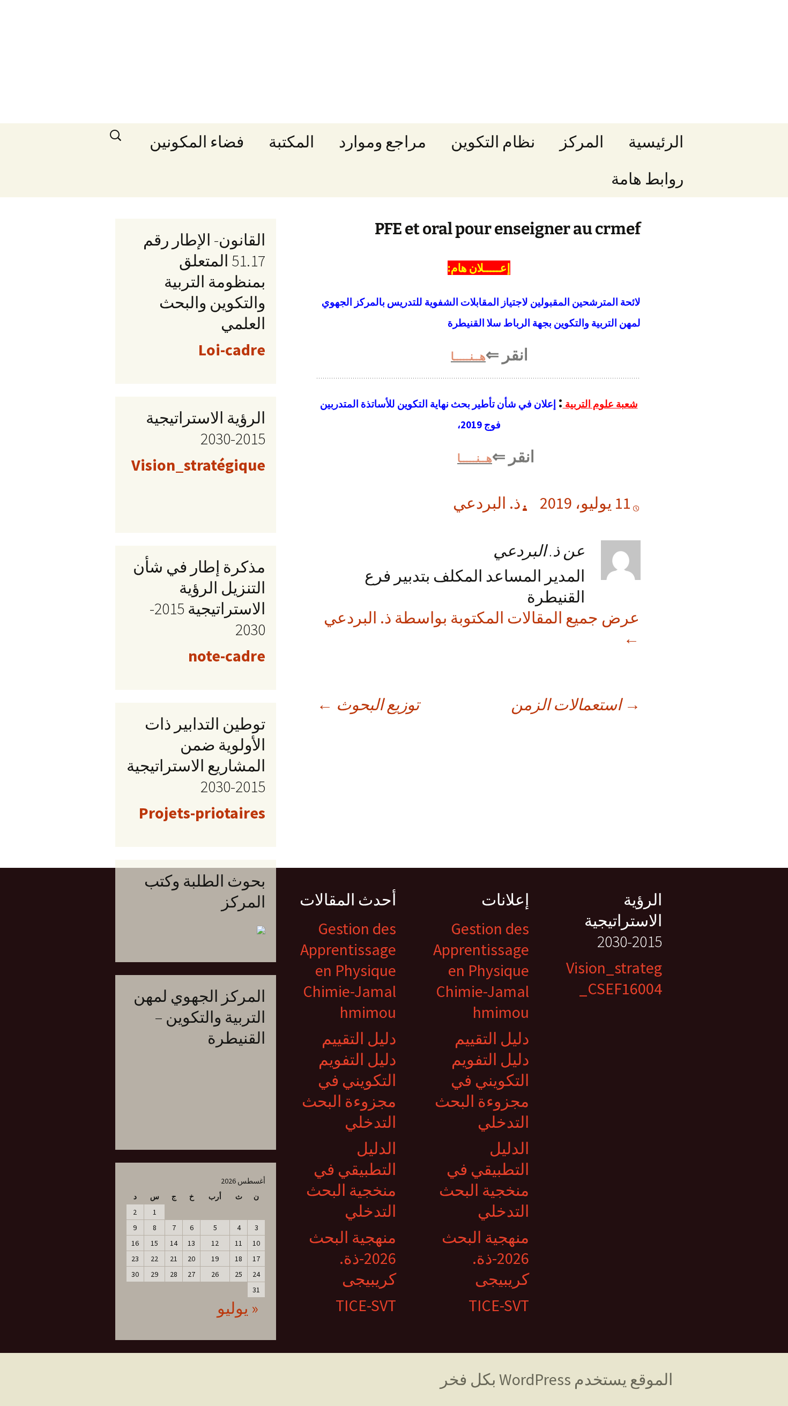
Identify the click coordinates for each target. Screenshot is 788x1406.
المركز (582, 141)
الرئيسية (655, 141)
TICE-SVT (499, 1305)
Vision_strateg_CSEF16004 (614, 978)
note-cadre (226, 655)
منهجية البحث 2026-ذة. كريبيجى (485, 1258)
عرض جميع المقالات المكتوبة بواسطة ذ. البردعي (482, 628)
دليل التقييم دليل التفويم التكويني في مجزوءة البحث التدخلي (482, 1080)
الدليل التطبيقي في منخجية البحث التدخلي (484, 1179)
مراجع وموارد (382, 141)
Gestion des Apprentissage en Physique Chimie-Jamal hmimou (481, 970)
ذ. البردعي (487, 503)
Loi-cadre (231, 349)
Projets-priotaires (202, 812)
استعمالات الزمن (576, 704)
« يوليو (237, 1308)
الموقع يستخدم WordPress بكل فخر (556, 1379)
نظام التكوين (493, 141)
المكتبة (291, 141)
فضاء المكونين (197, 141)
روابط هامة (647, 178)
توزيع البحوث (368, 704)
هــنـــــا (468, 356)
